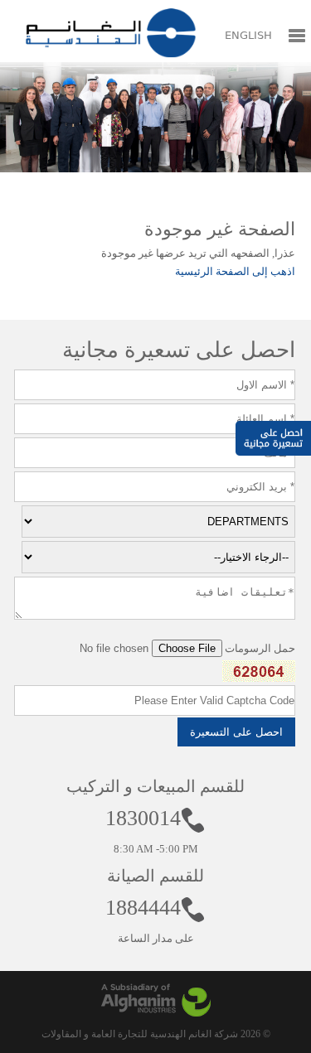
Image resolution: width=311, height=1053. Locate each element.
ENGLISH (248, 35)
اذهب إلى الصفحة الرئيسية (235, 271)
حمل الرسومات (260, 648)
